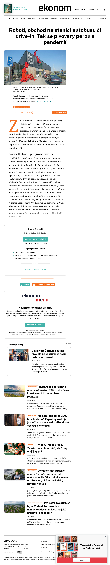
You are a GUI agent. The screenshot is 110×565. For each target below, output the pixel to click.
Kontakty (44, 541)
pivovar (21, 112)
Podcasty (53, 19)
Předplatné (44, 547)
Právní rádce (77, 19)
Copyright (7, 544)
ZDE (56, 334)
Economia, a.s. (23, 544)
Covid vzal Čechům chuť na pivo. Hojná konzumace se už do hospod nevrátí (49, 354)
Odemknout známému (45, 285)
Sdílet (26, 285)
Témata (23, 19)
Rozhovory (32, 19)
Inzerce (43, 552)
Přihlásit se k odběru (35, 325)
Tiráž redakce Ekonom (48, 544)
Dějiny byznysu (65, 19)
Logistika (88, 19)
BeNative (103, 19)
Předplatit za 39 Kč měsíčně (35, 239)
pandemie (29, 112)
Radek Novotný (19, 96)
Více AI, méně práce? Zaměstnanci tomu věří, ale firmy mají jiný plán (47, 448)
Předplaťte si (79, 10)
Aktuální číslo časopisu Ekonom (20, 9)
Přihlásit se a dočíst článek (35, 269)
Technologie (43, 19)
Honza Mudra (21, 91)
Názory (15, 19)
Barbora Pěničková (20, 99)
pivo (15, 112)
